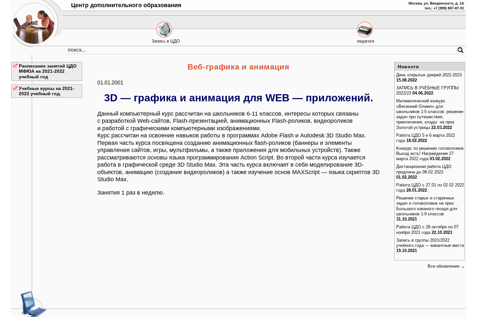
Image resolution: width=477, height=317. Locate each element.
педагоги (365, 41)
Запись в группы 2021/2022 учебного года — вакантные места (430, 243)
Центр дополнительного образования (126, 5)
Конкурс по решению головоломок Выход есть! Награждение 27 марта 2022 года (430, 153)
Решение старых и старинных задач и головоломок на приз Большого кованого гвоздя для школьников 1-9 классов (426, 206)
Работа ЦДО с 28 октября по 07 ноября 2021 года (427, 229)
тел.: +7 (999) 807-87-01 (444, 8)
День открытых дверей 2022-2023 (429, 74)
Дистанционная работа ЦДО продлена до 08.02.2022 (423, 169)
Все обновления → (446, 266)
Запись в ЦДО (166, 41)
